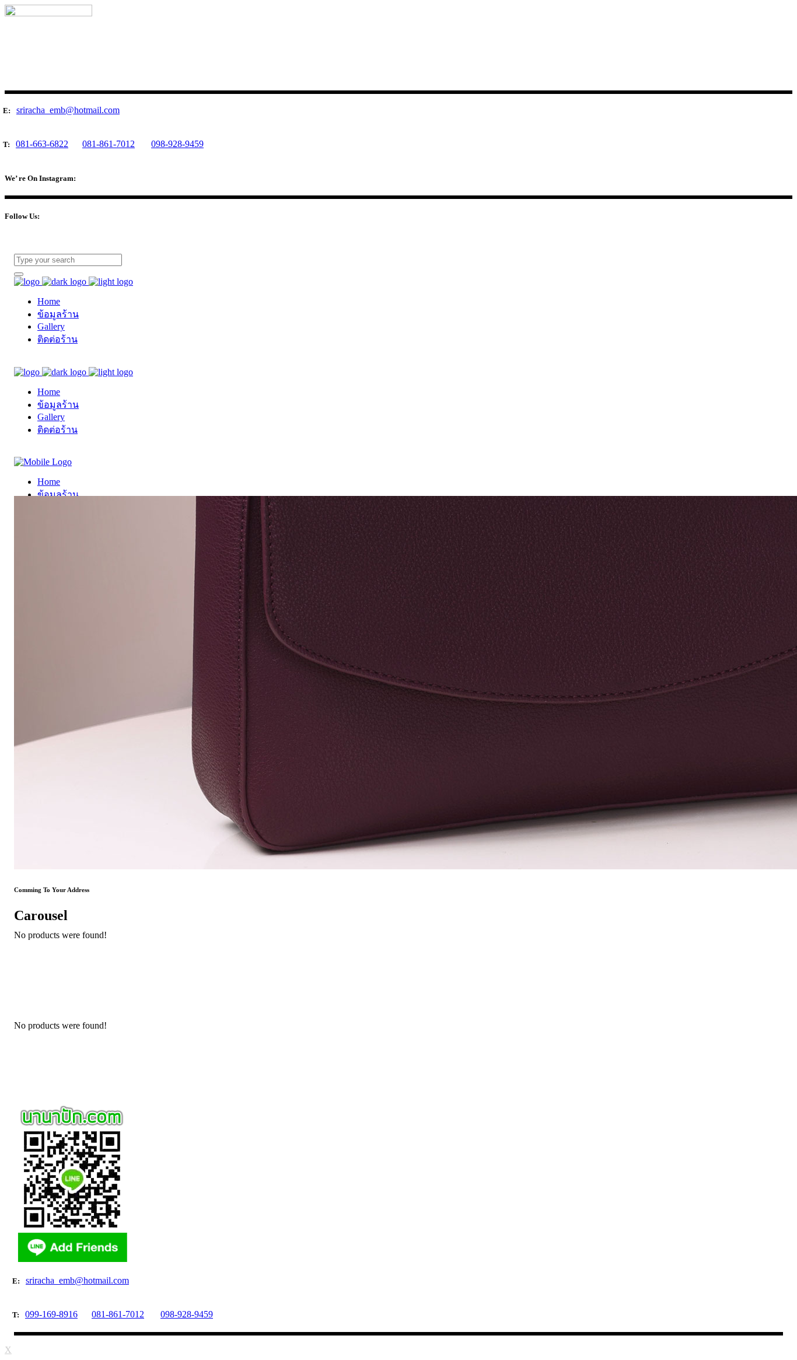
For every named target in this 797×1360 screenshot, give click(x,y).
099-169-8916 (51, 1314)
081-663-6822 (42, 144)
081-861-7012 (108, 144)
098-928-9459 (177, 144)
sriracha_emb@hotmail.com (68, 110)
